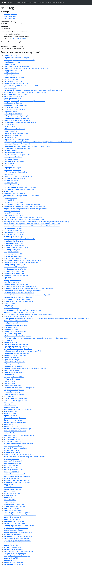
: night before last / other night (20, 187)
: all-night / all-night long (16, 275)
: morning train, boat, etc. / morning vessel (25, 92)
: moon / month (13, 487)
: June (9, 306)
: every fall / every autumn (16, 480)
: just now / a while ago (13, 81)
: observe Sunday (14, 77)
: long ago (8, 403)
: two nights (11, 465)
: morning (10, 88)
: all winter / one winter (15, 271)
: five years (12, 250)
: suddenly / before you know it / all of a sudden (22, 196)
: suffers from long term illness (18, 349)
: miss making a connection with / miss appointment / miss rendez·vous (32, 224)
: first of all (10, 340)
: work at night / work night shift (18, 301)
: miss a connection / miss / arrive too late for (24, 219)
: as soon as (13, 439)
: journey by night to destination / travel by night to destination (29, 288)
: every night (11, 478)
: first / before (10, 491)
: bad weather (13, 230)
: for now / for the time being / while (17, 336)
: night (8, 485)
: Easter (10, 327)
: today (8, 166)
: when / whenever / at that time (18, 444)
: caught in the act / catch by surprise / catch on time (27, 146)
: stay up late (11, 357)
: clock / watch (14, 243)
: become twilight (14, 373)
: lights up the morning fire (18, 409)
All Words (25, 3)
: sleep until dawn (14, 517)
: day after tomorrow (16, 185)
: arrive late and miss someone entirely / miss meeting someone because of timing (36, 222)
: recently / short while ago (16, 133)
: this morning (10, 411)
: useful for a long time (16, 353)
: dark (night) (12, 323)
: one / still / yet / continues (15, 267)
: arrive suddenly (14, 564)
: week (10, 75)
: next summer (11, 308)
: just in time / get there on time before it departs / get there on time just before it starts (38, 142)
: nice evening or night (15, 554)
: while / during (10, 125)
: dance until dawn (14, 521)
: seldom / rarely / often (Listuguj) (18, 429)
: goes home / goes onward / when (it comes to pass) (24, 101)
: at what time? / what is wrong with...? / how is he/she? (24, 457)
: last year (10, 183)
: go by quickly (13, 114)
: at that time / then (13, 241)
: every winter (11, 472)
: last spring (10, 424)
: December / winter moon (17, 148)
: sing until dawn (13, 519)
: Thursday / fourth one (15, 258)
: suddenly (9, 200)
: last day (11, 159)
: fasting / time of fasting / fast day (19, 435)
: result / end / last (13, 157)
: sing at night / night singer (18, 297)
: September (14, 562)
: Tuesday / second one (15, 448)
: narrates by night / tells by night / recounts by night (27, 295)
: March (10, 414)
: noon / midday (14, 232)
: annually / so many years (17, 476)
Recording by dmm (10, 14)
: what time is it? (12, 450)
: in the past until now (18, 532)
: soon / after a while (13, 71)
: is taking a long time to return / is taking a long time (25, 368)
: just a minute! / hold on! (14, 129)
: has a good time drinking (18, 552)
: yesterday (10, 502)
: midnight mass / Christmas (19, 293)
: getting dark (16, 325)
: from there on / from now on (19, 526)
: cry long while (13, 366)
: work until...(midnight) (16, 105)
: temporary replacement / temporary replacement (25, 206)
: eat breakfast (14, 96)
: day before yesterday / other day (19, 189)
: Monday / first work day (19, 60)
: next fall (10, 495)
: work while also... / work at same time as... (23, 260)
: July (9, 396)
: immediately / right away (16, 247)
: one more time (13, 215)
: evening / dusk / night (14, 543)
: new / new (9, 381)
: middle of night (13, 237)
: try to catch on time (16, 539)
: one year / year (14, 273)
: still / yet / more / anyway (14, 213)
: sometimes (10, 198)
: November (13, 135)
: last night (11, 545)
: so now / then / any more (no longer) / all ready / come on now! (28, 314)
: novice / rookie (12, 379)
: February (10, 64)
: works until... (13, 103)
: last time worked (14, 161)
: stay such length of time (17, 483)
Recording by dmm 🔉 (19, 38)
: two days (11, 459)
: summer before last (14, 178)
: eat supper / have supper (17, 556)
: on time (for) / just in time (18, 144)
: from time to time (13, 202)
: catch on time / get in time (16, 140)
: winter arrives (11, 370)
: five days (11, 252)
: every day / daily (13, 470)
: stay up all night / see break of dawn (20, 515)
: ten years (13, 228)
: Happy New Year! (15, 398)
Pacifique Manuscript (37, 3)
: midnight (11, 79)
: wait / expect (11, 107)
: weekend (13, 153)
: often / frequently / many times (17, 116)
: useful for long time (15, 355)
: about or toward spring (15, 422)
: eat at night (11, 282)
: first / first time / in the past (16, 58)
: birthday (10, 56)
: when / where (10, 437)
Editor (62, 3)
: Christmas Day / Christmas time (19, 312)
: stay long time (12, 364)
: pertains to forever (14, 194)
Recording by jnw (9, 18)
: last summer (10, 304)
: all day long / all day (15, 269)
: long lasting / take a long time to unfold (22, 351)
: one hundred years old (20, 122)
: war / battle (12, 211)
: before (9, 127)
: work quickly (13, 256)
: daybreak (12, 534)
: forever (9, 191)
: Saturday (10, 150)
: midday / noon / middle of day (19, 239)
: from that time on (16, 528)
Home (10, 3)
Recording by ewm (10, 16)
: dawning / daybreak (17, 513)
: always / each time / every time (16, 66)
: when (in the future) (13, 446)
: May (9, 433)
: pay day (12, 62)
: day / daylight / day (14, 245)
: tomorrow (11, 407)
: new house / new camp (14, 385)
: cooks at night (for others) (18, 299)
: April (11, 375)
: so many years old (17, 118)
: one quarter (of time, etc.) (14, 109)
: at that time (10, 500)
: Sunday (11, 73)
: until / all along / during (15, 523)
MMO (3, 2)
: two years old (13, 461)
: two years (12, 463)
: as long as (12, 442)
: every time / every (11, 467)
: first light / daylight (13, 511)
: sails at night (12, 280)
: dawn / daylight (11, 508)
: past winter (9, 174)
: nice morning (13, 549)
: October (11, 560)
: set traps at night (16, 284)
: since (9, 163)
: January (12, 392)
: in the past (13, 530)
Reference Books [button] (52, 3)
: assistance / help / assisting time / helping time (26, 68)
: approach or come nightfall (18, 536)
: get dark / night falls (14, 377)
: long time (10, 342)
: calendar (12, 489)
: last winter (11, 181)
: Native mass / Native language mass (22, 204)
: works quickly (13, 254)
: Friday (11, 558)
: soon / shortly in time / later (15, 172)
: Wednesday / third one (15, 418)
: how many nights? (14, 452)
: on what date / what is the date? (19, 454)
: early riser (12, 99)
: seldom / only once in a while (16, 84)
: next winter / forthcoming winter (18, 176)
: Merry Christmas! (14, 504)
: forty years (14, 265)
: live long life (12, 360)
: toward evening (13, 547)
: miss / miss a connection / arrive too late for (23, 217)
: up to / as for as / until (14, 235)
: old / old (10, 405)
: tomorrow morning (15, 94)
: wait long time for (16, 345)
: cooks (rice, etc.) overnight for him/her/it (23, 291)
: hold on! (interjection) (12, 334)
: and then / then (12, 493)
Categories (17, 3)
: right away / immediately (15, 431)
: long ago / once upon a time (17, 155)
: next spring (11, 329)
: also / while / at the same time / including (21, 263)
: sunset (10, 112)
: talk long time (14, 362)
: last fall (8, 498)
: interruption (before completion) (18, 316)
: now (7, 278)
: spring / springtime (13, 420)
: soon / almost (11, 131)
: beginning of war (14, 394)
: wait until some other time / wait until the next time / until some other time (36, 338)
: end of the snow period (15, 332)
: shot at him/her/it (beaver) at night (20, 286)
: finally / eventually (12, 170)
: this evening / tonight (14, 506)
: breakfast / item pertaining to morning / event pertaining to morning (33, 90)
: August (12, 168)
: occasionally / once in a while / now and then (21, 86)
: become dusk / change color (19, 388)
